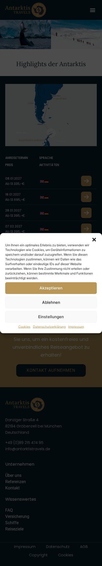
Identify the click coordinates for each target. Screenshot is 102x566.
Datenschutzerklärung (49, 326)
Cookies (24, 326)
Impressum (76, 326)
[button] (94, 239)
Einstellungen (51, 316)
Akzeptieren (51, 287)
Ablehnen (51, 302)
